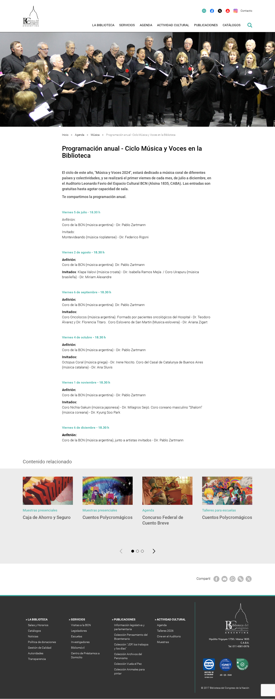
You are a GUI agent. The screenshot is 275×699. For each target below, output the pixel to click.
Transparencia (37, 659)
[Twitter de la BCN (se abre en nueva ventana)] (218, 10)
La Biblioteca (38, 619)
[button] (132, 551)
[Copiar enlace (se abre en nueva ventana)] (240, 579)
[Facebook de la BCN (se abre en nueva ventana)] (210, 10)
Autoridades (36, 653)
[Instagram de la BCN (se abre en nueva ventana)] (234, 10)
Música (95, 134)
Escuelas (77, 636)
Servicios (78, 619)
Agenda (79, 134)
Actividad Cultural (171, 619)
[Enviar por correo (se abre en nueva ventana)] (224, 579)
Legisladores (79, 630)
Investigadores (80, 642)
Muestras (163, 642)
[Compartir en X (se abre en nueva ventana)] (248, 579)
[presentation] (121, 551)
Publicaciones (125, 619)
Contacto (246, 10)
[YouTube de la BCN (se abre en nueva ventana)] (226, 10)
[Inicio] (33, 19)
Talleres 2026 (165, 630)
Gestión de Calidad (40, 647)
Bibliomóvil (78, 647)
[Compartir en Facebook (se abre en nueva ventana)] (216, 579)
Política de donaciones (42, 642)
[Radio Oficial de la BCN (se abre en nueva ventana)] (202, 10)
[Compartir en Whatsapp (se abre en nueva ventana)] (232, 579)
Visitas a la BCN (81, 625)
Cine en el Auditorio (169, 636)
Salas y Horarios (39, 625)
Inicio (65, 134)
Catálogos (34, 630)
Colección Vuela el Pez (128, 663)
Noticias (33, 636)
